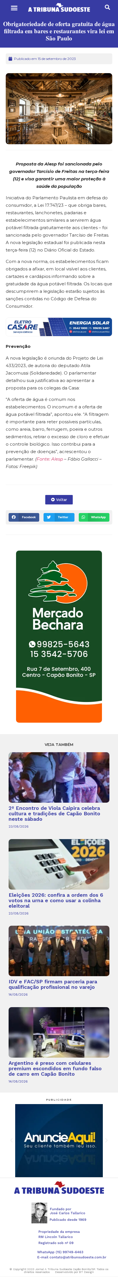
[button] (14, 8)
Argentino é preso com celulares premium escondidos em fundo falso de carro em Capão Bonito (55, 1068)
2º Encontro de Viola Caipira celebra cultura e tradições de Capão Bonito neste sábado (54, 813)
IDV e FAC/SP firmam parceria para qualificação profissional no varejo (53, 984)
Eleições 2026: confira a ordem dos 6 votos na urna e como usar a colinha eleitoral (56, 900)
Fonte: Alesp (50, 459)
